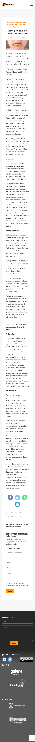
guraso (22, 37)
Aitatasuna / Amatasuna (16, 22)
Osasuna (23, 24)
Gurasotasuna (12, 24)
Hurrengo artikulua (14, 517)
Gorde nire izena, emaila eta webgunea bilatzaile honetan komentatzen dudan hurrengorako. (17, 583)
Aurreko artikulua (14, 513)
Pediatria (16, 27)
